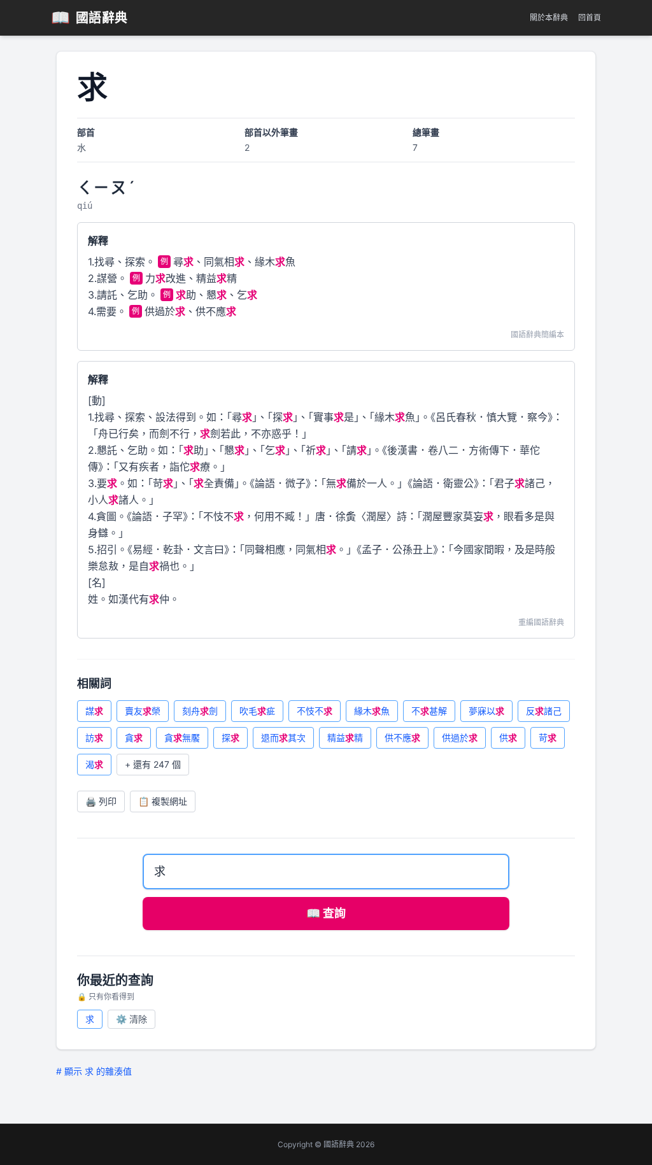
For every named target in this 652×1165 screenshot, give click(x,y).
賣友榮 (142, 710)
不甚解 (429, 710)
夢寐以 (486, 710)
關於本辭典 (549, 17)
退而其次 (283, 737)
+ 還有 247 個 (153, 764)
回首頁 (589, 17)
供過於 (460, 737)
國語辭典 (89, 17)
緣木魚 (372, 710)
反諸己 (544, 710)
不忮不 (314, 710)
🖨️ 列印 (101, 801)
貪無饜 (182, 737)
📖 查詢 (326, 913)
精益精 (345, 737)
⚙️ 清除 (131, 1018)
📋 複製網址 (162, 801)
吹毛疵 (257, 710)
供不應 (402, 737)
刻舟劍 (200, 710)
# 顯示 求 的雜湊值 (94, 1071)
